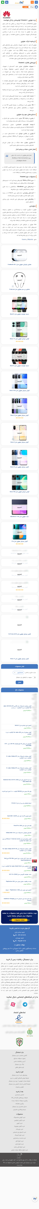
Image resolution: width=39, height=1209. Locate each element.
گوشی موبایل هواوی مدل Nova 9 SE (19, 391)
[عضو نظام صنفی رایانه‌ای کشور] (15, 1032)
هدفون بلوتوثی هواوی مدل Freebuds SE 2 (19, 265)
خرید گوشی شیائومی (19, 1120)
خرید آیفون (19, 1123)
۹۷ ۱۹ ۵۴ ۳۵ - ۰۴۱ (20, 941)
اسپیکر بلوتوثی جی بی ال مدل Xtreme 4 (21, 803)
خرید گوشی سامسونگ (19, 1117)
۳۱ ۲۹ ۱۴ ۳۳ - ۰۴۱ (20, 935)
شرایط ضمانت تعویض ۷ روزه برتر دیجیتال (19, 1081)
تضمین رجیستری (19, 1095)
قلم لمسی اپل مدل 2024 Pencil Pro (22, 825)
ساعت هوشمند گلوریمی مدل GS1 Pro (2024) (20, 874)
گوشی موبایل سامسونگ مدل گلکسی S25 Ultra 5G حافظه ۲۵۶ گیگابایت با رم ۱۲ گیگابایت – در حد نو (17, 707)
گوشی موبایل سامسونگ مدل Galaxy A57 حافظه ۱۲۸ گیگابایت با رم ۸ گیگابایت (18, 757)
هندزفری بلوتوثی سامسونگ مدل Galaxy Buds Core (18, 833)
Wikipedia (30, 239)
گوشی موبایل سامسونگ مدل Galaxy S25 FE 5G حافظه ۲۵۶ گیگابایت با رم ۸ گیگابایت (16, 849)
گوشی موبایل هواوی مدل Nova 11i (19, 339)
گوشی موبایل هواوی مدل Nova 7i (19, 659)
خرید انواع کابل (19, 1141)
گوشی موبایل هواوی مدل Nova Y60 (19, 492)
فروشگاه (32, 7)
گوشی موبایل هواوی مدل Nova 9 (19, 415)
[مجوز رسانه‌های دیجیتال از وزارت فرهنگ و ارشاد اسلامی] (19, 1025)
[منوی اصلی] (36, 2)
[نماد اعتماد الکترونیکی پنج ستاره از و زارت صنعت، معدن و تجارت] (19, 1019)
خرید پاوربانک (19, 1129)
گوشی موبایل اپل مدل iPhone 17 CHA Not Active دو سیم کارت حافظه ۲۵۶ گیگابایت (17, 840)
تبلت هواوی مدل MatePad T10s (19, 517)
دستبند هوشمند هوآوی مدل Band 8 (19, 314)
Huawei (24, 239)
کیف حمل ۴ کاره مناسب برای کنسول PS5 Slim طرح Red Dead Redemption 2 (17, 859)
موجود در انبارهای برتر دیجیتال (24, 677)
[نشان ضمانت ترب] (23, 1019)
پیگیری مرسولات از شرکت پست (19, 1101)
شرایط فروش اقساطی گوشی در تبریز (19, 1078)
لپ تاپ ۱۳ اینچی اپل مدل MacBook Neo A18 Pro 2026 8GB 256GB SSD (17, 780)
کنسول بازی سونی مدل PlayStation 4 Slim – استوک (18, 890)
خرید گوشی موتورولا (19, 1126)
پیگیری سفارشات (19, 1104)
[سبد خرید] (2, 2)
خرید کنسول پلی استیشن (19, 1132)
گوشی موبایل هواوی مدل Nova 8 (19, 442)
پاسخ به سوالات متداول (19, 1058)
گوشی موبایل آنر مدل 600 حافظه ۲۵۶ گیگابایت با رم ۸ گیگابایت (18, 733)
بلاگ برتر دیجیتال (19, 1064)
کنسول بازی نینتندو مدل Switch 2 (23, 725)
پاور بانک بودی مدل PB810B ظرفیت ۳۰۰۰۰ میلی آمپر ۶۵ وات (16, 791)
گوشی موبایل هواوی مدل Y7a (20, 541)
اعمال (19, 682)
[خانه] (36, 7)
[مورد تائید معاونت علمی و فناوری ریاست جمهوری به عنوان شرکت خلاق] (30, 1032)
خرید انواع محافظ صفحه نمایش (19, 1150)
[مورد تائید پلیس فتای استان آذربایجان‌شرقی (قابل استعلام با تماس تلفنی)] (19, 1042)
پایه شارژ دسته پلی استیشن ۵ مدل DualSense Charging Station (17, 899)
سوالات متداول (20, 945)
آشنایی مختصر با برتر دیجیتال (19, 1055)
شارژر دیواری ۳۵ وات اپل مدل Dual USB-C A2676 (19, 816)
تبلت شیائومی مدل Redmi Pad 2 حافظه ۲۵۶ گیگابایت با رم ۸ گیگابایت (16, 867)
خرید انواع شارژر (19, 1144)
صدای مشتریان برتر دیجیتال (19, 1107)
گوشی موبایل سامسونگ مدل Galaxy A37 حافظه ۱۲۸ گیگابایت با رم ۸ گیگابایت (18, 769)
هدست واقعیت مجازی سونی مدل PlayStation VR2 (18, 881)
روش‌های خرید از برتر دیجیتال (19, 1075)
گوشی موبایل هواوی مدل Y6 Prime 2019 (19, 634)
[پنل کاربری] (6, 2)
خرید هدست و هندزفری (19, 1138)
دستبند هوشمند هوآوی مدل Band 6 (19, 366)
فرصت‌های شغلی (19, 1067)
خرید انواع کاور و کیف (19, 1147)
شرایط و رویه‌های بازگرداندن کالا (19, 1098)
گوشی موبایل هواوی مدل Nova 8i (19, 467)
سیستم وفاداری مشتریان (19, 1110)
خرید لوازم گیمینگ (19, 1135)
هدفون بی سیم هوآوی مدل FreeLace (19, 289)
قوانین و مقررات (19, 1087)
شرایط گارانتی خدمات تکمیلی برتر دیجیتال (19, 1084)
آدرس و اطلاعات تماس (19, 1061)
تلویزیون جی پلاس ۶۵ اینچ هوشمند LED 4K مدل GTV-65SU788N (18, 744)
